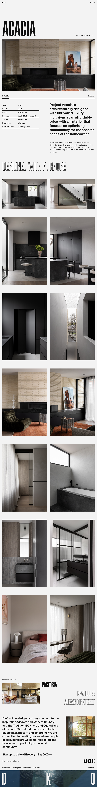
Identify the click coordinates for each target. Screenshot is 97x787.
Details (5, 96)
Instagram (16, 768)
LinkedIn (27, 768)
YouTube (36, 768)
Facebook (6, 768)
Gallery (91, 96)
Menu (92, 3)
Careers (91, 768)
